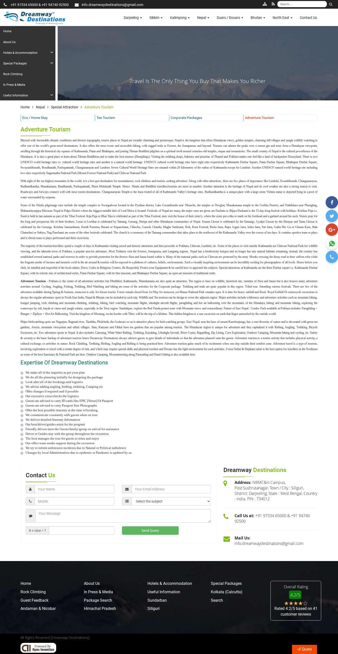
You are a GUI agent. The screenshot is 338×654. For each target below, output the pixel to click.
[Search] (330, 4)
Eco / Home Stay (35, 118)
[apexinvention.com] (38, 648)
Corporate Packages (186, 118)
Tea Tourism (106, 118)
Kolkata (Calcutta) (226, 592)
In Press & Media (14, 85)
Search (217, 600)
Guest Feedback (34, 600)
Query (307, 649)
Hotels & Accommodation (20, 53)
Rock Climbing (13, 74)
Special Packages (15, 63)
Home (7, 31)
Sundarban (157, 600)
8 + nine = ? (37, 531)
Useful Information (15, 95)
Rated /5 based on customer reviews (295, 611)
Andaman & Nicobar (38, 608)
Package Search (98, 600)
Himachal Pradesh (100, 608)
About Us (9, 42)
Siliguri (153, 608)
